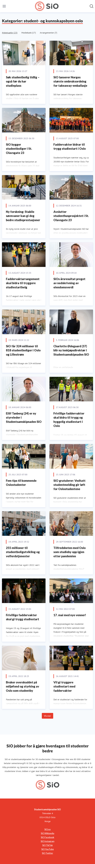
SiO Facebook (47, 837)
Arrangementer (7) (48, 32)
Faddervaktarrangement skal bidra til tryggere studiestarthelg (22, 283)
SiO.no (47, 829)
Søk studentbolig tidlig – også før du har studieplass (22, 81)
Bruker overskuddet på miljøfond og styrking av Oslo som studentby (22, 686)
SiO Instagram (47, 841)
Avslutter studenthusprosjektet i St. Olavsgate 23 (71, 216)
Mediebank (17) (28, 32)
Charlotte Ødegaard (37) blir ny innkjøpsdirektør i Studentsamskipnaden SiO (71, 350)
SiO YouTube (47, 849)
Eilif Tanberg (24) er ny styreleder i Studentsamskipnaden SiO (24, 417)
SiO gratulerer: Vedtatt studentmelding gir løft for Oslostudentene (69, 485)
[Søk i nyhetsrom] (92, 6)
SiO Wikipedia (47, 833)
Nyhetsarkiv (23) (9, 32)
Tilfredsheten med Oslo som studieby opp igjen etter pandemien (69, 552)
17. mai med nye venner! (69, 615)
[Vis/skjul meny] (4, 6)
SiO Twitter (47, 853)
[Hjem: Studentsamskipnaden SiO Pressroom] (46, 6)
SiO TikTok (47, 845)
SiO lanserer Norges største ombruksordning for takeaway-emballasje (70, 81)
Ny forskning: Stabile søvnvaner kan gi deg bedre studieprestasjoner (23, 216)
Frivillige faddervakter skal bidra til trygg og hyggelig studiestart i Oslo (68, 420)
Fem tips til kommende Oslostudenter (21, 483)
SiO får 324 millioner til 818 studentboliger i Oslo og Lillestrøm (23, 350)
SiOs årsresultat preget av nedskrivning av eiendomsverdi (69, 283)
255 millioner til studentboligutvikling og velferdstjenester (23, 552)
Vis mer (47, 715)
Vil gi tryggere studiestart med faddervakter (64, 686)
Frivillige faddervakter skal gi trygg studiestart (22, 617)
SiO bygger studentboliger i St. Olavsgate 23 (19, 149)
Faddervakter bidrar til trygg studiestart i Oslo (69, 146)
